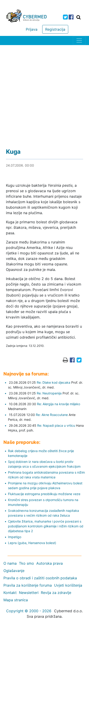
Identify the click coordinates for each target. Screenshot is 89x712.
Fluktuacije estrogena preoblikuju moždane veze (44, 494)
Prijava (31, 29)
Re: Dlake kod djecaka (53, 382)
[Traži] (78, 17)
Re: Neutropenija (49, 393)
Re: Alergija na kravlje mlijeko (58, 404)
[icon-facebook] (71, 17)
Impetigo (14, 537)
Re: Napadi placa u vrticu (56, 425)
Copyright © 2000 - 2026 (28, 611)
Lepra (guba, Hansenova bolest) (32, 543)
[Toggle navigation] (79, 40)
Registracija (55, 29)
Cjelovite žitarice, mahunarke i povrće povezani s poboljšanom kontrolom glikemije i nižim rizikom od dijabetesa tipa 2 (45, 526)
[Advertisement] (44, 92)
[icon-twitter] (65, 17)
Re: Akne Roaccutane (52, 415)
